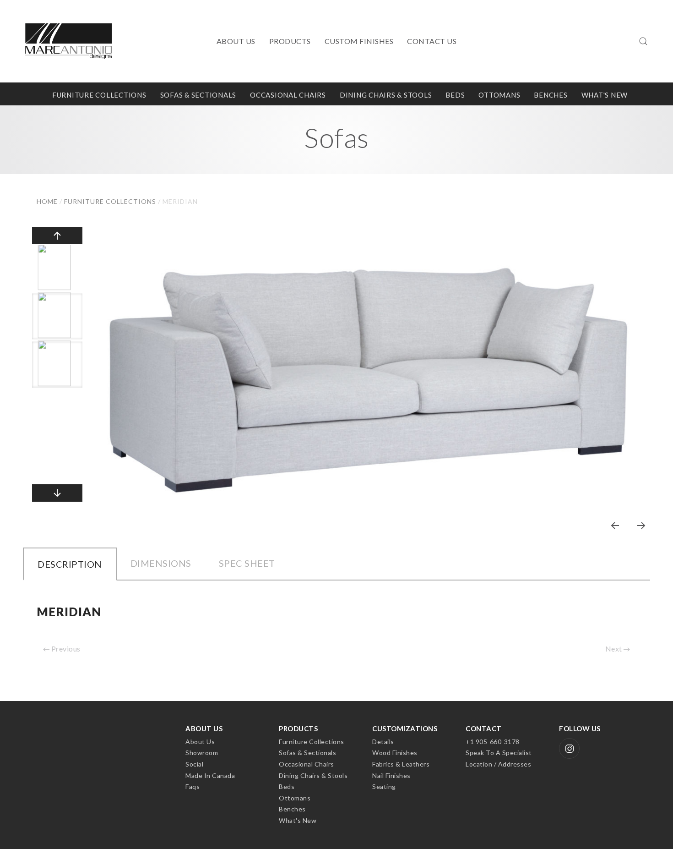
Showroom (201, 752)
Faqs (192, 786)
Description (70, 564)
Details (383, 741)
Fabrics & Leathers (400, 764)
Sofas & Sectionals (198, 95)
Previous (65, 648)
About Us (236, 41)
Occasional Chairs (288, 95)
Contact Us (431, 41)
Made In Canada (210, 775)
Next (614, 648)
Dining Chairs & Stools (386, 95)
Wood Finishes (395, 752)
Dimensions (160, 563)
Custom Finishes (359, 41)
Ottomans (499, 95)
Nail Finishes (391, 775)
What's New (604, 95)
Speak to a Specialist (499, 752)
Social (194, 764)
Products (290, 41)
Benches (550, 95)
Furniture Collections (99, 95)
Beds (455, 95)
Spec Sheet (247, 563)
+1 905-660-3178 (493, 741)
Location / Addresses (498, 764)
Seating (384, 786)
